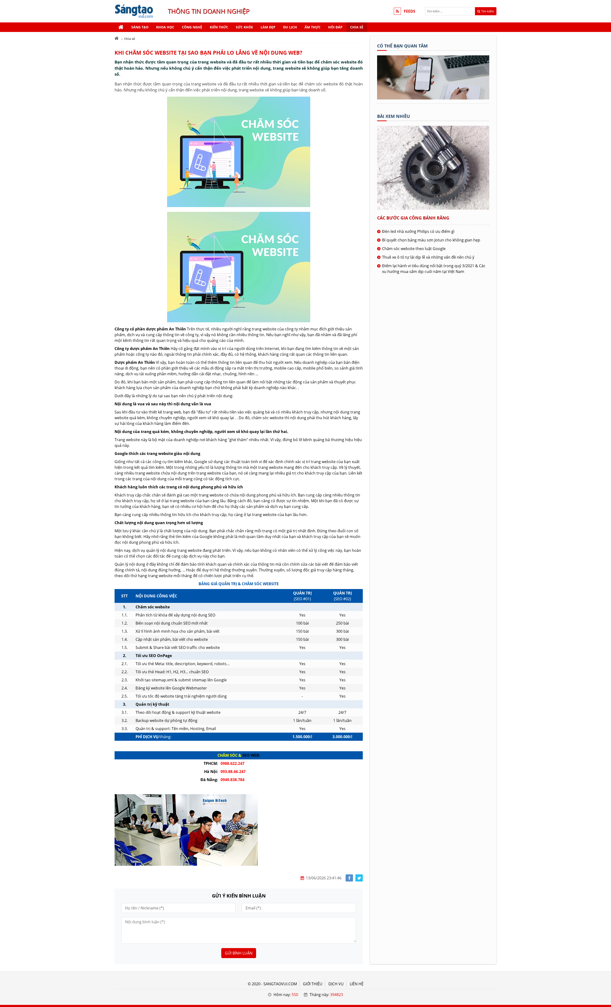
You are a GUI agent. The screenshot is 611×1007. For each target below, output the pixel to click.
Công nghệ (192, 27)
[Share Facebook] (349, 878)
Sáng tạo (139, 27)
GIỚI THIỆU (312, 983)
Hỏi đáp (335, 27)
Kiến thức (219, 27)
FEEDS (409, 11)
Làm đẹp (268, 27)
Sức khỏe (244, 27)
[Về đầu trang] (605, 403)
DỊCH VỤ (336, 983)
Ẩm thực (313, 27)
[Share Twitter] (359, 878)
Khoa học (165, 27)
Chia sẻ (356, 27)
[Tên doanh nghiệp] (433, 98)
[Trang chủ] (121, 27)
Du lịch (290, 27)
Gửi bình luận (239, 953)
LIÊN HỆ (356, 983)
